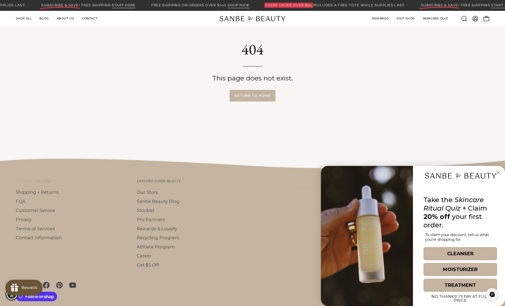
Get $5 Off (148, 264)
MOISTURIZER (460, 269)
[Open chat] (492, 294)
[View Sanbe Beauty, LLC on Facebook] (45, 285)
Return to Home (252, 96)
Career (144, 255)
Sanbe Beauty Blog (158, 201)
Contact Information (39, 237)
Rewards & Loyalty (157, 228)
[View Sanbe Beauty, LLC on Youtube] (72, 285)
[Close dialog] (498, 172)
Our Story (147, 192)
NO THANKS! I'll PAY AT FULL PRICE (460, 297)
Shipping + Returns (37, 192)
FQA (21, 201)
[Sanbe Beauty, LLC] (252, 18)
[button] (405, 19)
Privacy (24, 219)
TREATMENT (460, 285)
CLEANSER (460, 254)
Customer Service (35, 210)
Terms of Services (35, 228)
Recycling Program (158, 237)
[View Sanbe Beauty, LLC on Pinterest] (58, 285)
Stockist (145, 210)
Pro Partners (151, 219)
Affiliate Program (156, 246)
